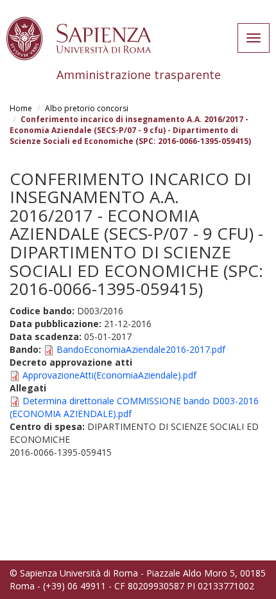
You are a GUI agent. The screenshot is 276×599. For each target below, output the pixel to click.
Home (21, 108)
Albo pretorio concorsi (86, 108)
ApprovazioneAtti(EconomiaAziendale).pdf (109, 375)
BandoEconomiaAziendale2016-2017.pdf (140, 349)
